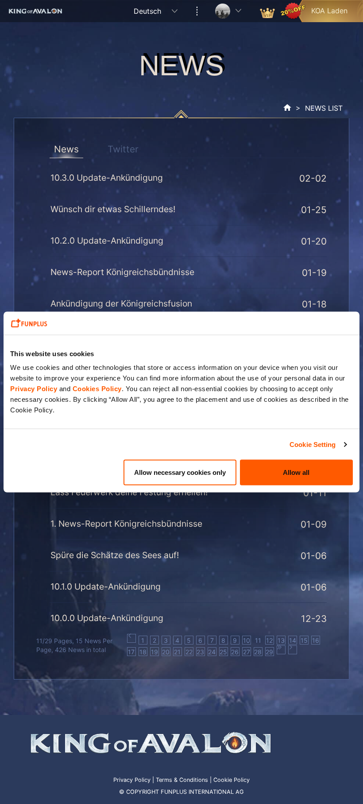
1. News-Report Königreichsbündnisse (126, 523)
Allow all (296, 472)
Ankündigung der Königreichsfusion (121, 303)
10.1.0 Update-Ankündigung (105, 586)
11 (258, 640)
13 (281, 640)
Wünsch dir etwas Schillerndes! (112, 209)
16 (315, 640)
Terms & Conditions (182, 780)
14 (292, 640)
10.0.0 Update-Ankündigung (106, 618)
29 (269, 652)
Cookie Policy (231, 780)
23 (200, 652)
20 (166, 652)
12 (269, 640)
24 (212, 652)
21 (177, 652)
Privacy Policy (33, 388)
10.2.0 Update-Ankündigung (106, 240)
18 (143, 652)
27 (246, 652)
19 (154, 652)
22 (189, 652)
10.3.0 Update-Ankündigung (106, 177)
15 (304, 640)
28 (258, 652)
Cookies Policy (97, 388)
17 (131, 652)
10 (246, 640)
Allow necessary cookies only (180, 472)
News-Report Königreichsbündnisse (122, 272)
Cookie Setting (313, 444)
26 (235, 652)
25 (223, 652)
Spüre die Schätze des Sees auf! (114, 555)
